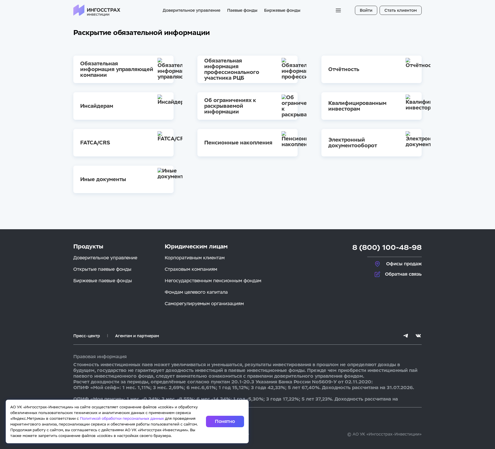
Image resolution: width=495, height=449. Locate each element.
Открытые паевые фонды (102, 269)
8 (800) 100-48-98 (387, 247)
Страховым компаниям (191, 269)
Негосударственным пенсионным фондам (213, 281)
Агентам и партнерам (137, 335)
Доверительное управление (191, 10)
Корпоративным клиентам (195, 258)
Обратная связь (403, 274)
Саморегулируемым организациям (204, 304)
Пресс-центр (86, 335)
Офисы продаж (404, 264)
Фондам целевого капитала (196, 292)
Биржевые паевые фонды (102, 281)
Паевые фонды (242, 10)
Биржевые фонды (282, 10)
